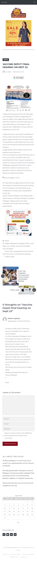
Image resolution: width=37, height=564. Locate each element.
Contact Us (23, 557)
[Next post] (34, 290)
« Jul (18, 522)
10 (4, 508)
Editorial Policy (14, 557)
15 (27, 508)
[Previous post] (2, 276)
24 (5, 514)
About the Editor (15, 554)
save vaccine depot (23, 246)
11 (9, 508)
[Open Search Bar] (34, 2)
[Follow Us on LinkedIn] (15, 534)
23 (32, 511)
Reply (7, 382)
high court (6, 246)
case (32, 243)
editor (9, 72)
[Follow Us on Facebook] (4, 534)
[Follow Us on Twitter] (7, 534)
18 (9, 511)
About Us (6, 554)
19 (13, 511)
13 (18, 508)
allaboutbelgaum (11, 243)
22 (27, 511)
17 (4, 511)
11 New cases (9, 257)
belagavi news (24, 243)
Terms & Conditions (28, 554)
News (6, 59)
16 (32, 508)
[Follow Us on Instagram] (11, 534)
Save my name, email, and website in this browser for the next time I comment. (18, 435)
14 (23, 508)
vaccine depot (8, 249)
